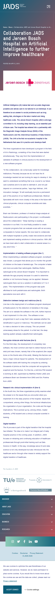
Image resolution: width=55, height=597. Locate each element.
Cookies (15, 553)
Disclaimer (24, 553)
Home (5, 27)
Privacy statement (10, 581)
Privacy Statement (36, 553)
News (10, 27)
